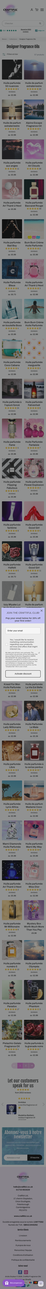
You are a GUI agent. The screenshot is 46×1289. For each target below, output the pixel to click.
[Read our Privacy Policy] (39, 652)
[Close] (42, 611)
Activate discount (23, 674)
